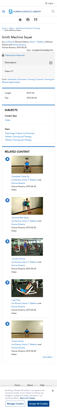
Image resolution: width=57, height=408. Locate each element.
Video (11, 28)
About (30, 385)
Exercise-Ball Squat (20, 217)
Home (4, 28)
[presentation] (27, 164)
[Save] (20, 19)
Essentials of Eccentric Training (28, 28)
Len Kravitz (16, 180)
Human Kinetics (18, 183)
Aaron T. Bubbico (29, 180)
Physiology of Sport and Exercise (19, 133)
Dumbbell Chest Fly (20, 176)
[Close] (53, 391)
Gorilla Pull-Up (18, 259)
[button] (28, 19)
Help (42, 385)
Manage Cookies (15, 403)
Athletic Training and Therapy (18, 136)
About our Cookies (27, 398)
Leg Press (16, 300)
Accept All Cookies (38, 403)
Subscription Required (15, 55)
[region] (28, 397)
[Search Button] (53, 11)
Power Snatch (18, 341)
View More (47, 357)
